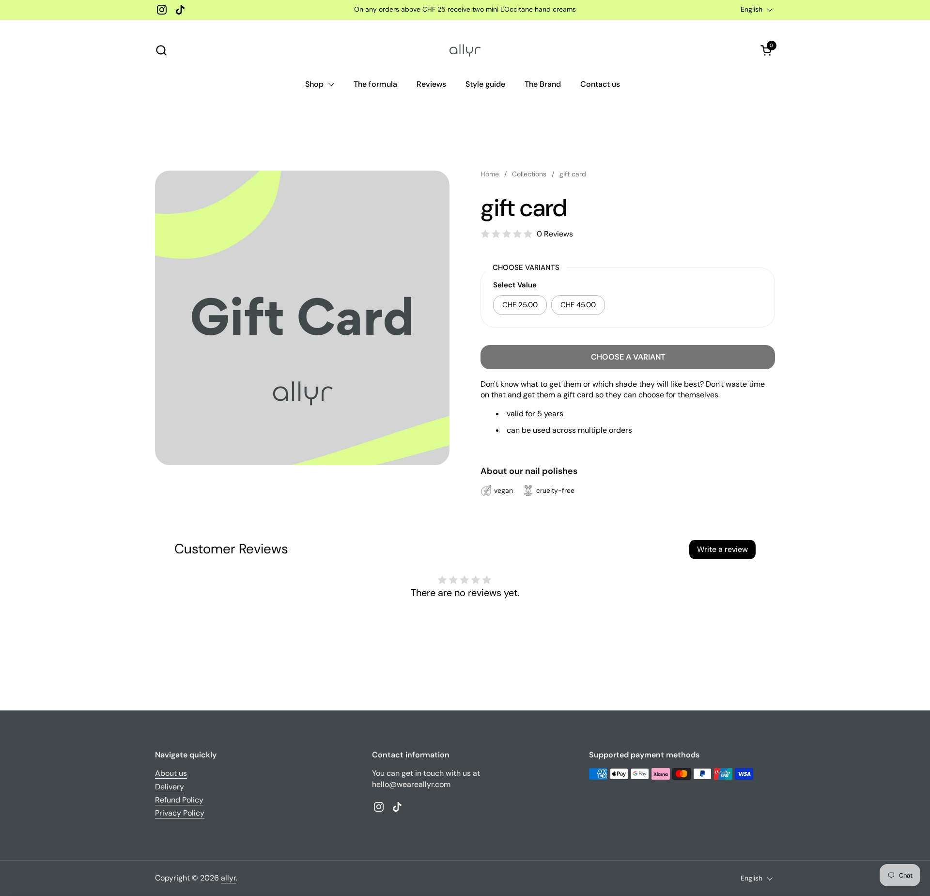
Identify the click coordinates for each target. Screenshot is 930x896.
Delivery (169, 787)
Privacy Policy (179, 813)
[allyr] (465, 50)
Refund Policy (179, 800)
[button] (161, 50)
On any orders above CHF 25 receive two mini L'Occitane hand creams (465, 9)
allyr (228, 878)
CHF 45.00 (578, 305)
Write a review (722, 549)
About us (171, 773)
